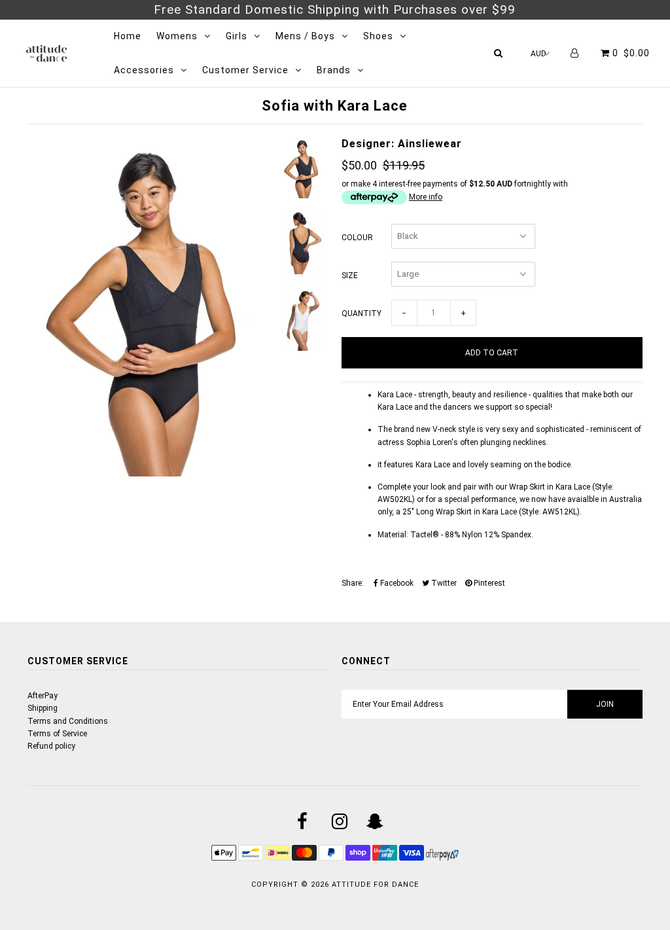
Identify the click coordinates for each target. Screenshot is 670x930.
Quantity (361, 313)
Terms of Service (57, 733)
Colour (357, 237)
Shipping (42, 708)
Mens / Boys (305, 36)
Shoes (378, 36)
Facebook (396, 583)
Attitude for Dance (375, 884)
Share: (353, 583)
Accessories (144, 70)
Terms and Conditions (67, 721)
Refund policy (51, 746)
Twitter (443, 583)
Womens (177, 36)
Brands (334, 70)
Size (350, 275)
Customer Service (245, 70)
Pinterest (488, 583)
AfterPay (42, 695)
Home (127, 36)
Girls (236, 36)
